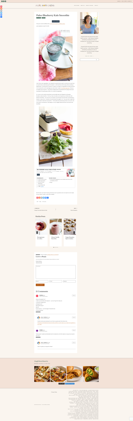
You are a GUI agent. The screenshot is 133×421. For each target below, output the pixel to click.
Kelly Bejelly (44, 317)
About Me (83, 5)
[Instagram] (3, 1)
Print (38, 174)
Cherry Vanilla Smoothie (55, 237)
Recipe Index (76, 5)
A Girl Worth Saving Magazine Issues (85, 391)
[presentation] (41, 227)
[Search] (96, 59)
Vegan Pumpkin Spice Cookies (69, 237)
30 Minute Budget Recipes (93, 390)
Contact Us (74, 400)
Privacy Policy (54, 392)
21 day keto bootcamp (83, 390)
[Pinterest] (5, 1)
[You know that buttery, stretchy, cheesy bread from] (42, 374)
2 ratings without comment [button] (52, 254)
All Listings (77, 393)
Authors (87, 394)
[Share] (1, 17)
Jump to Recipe (55, 21)
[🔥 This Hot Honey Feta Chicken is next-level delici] (58, 374)
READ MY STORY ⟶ (89, 56)
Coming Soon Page (94, 398)
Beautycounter (72, 395)
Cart (90, 397)
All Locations (83, 393)
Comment (38, 266)
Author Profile (81, 394)
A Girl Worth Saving (73, 391)
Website (65, 281)
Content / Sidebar (80, 400)
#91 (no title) (75, 390)
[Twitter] (1, 13)
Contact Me (96, 399)
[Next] (74, 232)
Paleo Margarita (74, 209)
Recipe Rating (39, 261)
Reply (74, 295)
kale (40, 201)
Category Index (95, 397)
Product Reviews (89, 5)
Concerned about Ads (73, 399)
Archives (76, 394)
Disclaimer (96, 400)
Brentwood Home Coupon (84, 397)
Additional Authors (82, 392)
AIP (37, 201)
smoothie (44, 201)
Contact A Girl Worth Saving (87, 399)
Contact (96, 5)
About (94, 391)
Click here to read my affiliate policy (57, 23)
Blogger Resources (87, 396)
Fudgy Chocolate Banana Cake (40, 209)
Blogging (93, 396)
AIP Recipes (96, 392)
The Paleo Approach (65, 88)
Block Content (90, 395)
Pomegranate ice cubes (40, 237)
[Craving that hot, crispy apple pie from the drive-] (75, 374)
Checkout (89, 398)
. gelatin (42, 186)
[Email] (1, 11)
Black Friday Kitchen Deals (81, 395)
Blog (95, 395)
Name (37, 281)
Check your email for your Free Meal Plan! (77, 398)
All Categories (71, 393)
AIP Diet (39, 17)
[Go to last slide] (37, 232)
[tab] (53, 247)
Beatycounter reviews (93, 394)
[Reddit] (1, 8)
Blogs (97, 396)
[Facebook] (2, 1)
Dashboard (91, 400)
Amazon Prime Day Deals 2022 (92, 393)
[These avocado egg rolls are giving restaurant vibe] (91, 374)
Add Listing (75, 392)
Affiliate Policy (90, 392)
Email (51, 281)
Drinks (43, 17)
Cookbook (86, 400)
